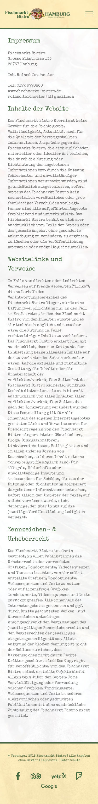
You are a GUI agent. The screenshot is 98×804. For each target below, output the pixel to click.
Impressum (49, 760)
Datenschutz (70, 760)
